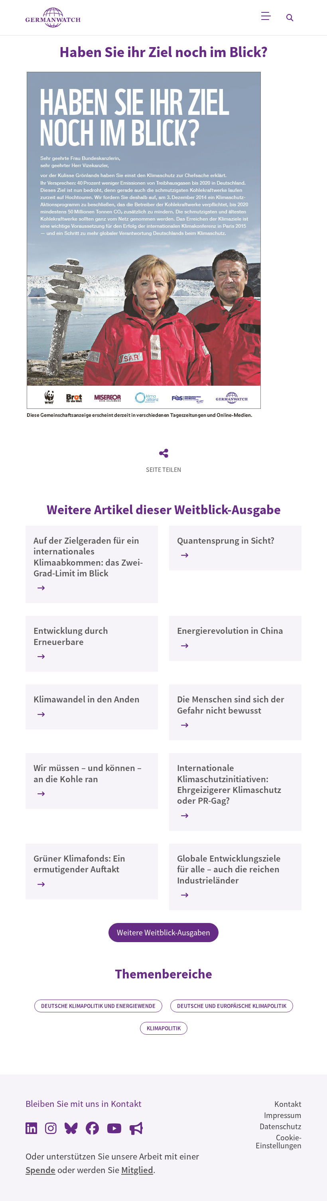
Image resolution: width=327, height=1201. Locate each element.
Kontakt (287, 1104)
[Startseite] (53, 18)
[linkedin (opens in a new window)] (31, 1130)
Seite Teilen (163, 469)
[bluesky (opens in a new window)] (71, 1130)
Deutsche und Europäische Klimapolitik (231, 1006)
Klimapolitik (164, 1028)
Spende (40, 1169)
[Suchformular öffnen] (289, 17)
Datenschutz (280, 1126)
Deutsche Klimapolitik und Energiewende (98, 1006)
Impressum (282, 1115)
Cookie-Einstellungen (278, 1141)
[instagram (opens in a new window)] (51, 1130)
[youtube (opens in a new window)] (114, 1130)
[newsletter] (136, 1130)
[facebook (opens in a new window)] (92, 1130)
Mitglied (137, 1169)
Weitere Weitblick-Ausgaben (163, 932)
